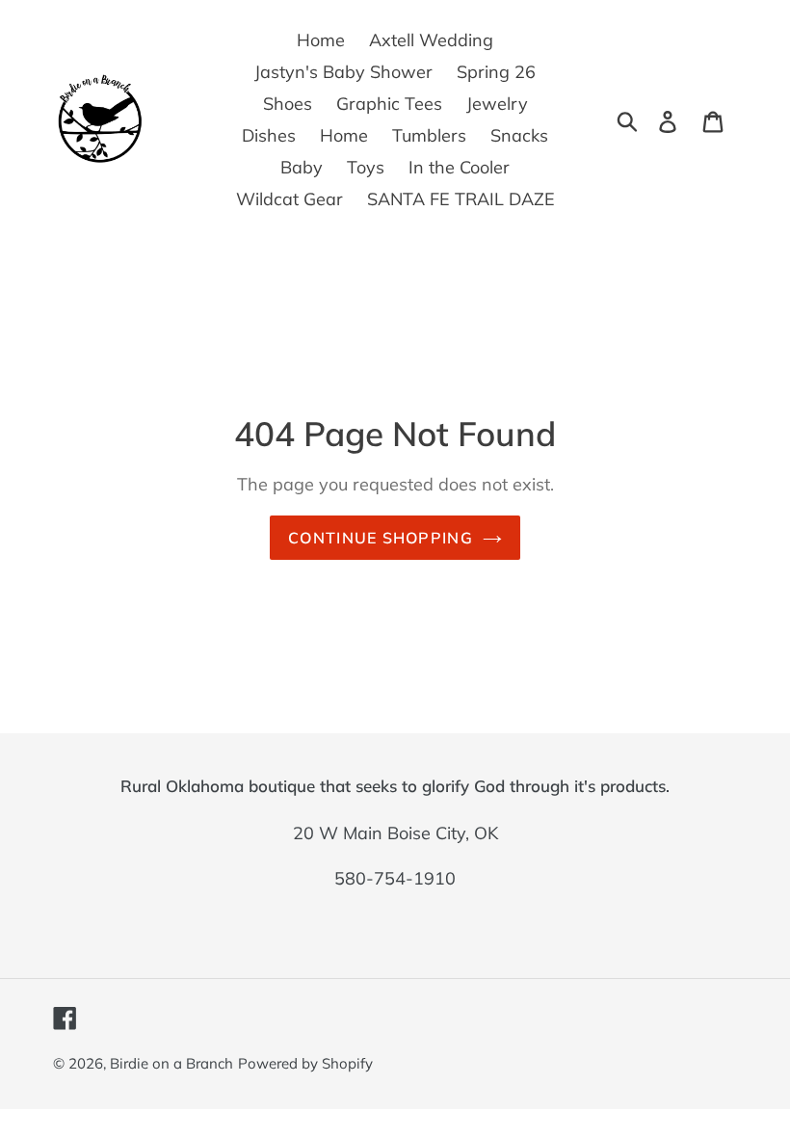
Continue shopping (380, 537)
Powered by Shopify (305, 1063)
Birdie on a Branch (171, 1063)
